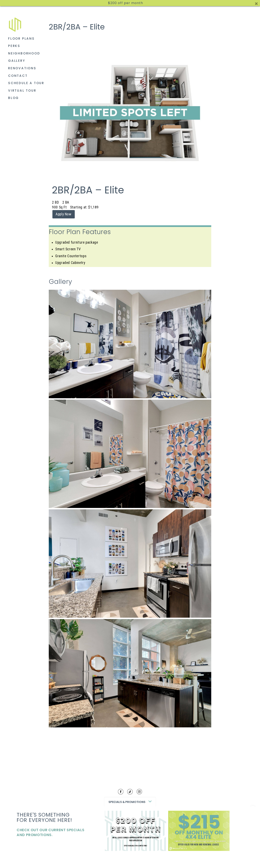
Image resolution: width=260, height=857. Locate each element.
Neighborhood (24, 53)
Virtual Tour (22, 90)
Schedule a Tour (26, 83)
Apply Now (64, 214)
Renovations (22, 68)
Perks (14, 46)
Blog (13, 98)
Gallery (16, 61)
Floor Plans (21, 38)
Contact (18, 76)
